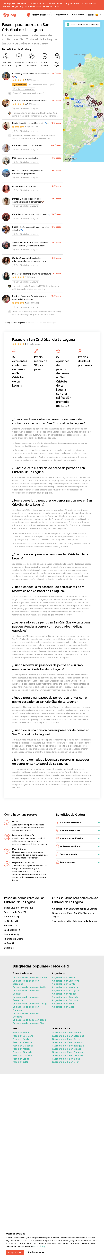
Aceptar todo (15, 1252)
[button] (78, 823)
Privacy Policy (39, 1246)
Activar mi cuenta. (51, 6)
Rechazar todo (36, 1252)
